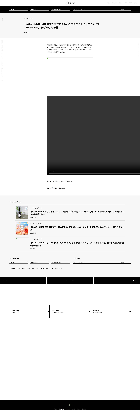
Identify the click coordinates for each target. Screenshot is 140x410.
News (130, 3)
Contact (135, 3)
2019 (51, 268)
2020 (47, 268)
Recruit (125, 3)
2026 (18, 268)
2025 (23, 268)
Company (114, 3)
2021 (42, 268)
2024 (28, 268)
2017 (61, 268)
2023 (33, 268)
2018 (56, 268)
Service (120, 3)
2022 (37, 268)
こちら (60, 181)
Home (108, 3)
